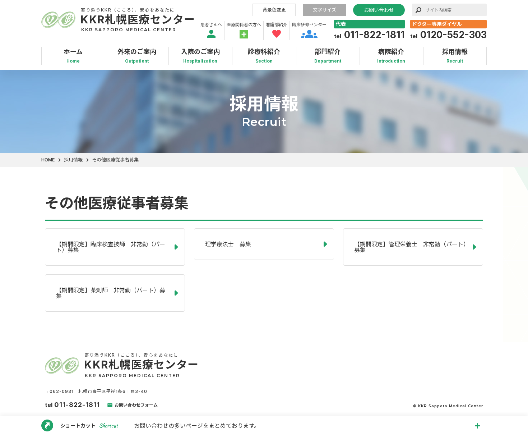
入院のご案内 (200, 56)
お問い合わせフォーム (136, 405)
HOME (48, 159)
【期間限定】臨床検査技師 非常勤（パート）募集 (110, 247)
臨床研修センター (309, 24)
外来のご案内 (136, 56)
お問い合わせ (379, 10)
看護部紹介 (276, 24)
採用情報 (455, 56)
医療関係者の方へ (244, 24)
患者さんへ (211, 24)
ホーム (73, 56)
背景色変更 (274, 10)
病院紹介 (391, 56)
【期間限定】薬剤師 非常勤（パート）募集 (110, 293)
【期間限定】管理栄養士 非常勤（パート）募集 (410, 247)
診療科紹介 (264, 56)
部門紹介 (327, 56)
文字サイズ (324, 10)
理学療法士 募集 (228, 244)
